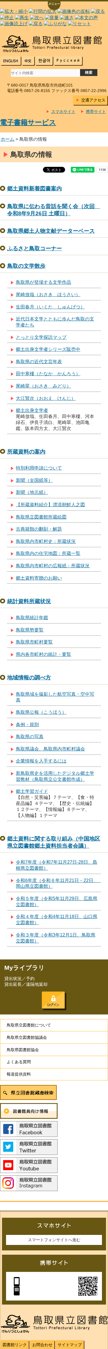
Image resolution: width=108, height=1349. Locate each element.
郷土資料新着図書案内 (34, 188)
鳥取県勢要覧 (29, 629)
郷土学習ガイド (32, 791)
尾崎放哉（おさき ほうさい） (48, 294)
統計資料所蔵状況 (29, 601)
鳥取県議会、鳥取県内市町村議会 (50, 748)
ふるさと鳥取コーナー (34, 248)
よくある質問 (19, 1061)
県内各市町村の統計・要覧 (43, 654)
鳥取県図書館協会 (23, 1049)
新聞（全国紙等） (34, 480)
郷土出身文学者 (32, 410)
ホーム (7, 139)
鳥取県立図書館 (54, 44)
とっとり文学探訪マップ (41, 337)
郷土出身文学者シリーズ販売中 (48, 349)
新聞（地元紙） (32, 492)
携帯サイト (96, 111)
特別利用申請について (39, 468)
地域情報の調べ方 (29, 677)
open (54, 6)
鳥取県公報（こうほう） (41, 712)
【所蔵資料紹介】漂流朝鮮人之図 (50, 504)
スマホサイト (63, 111)
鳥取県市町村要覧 (34, 642)
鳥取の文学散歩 (26, 266)
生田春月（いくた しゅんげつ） (50, 306)
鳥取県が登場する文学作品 (43, 282)
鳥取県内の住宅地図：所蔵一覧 (48, 553)
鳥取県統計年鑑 (32, 617)
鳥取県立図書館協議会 (27, 1037)
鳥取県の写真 (29, 736)
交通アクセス (93, 100)
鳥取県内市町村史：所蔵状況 (46, 541)
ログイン (53, 1000)
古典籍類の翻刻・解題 (39, 529)
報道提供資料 (19, 1074)
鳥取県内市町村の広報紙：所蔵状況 (53, 565)
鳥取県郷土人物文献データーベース (51, 231)
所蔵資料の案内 (26, 452)
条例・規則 (27, 724)
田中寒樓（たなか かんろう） (48, 373)
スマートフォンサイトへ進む (54, 1239)
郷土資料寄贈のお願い (39, 578)
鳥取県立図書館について (29, 1025)
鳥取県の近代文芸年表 (39, 361)
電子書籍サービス (28, 122)
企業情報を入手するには (41, 760)
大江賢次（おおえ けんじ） (46, 398)
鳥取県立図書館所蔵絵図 (41, 517)
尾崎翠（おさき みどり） (43, 386)
